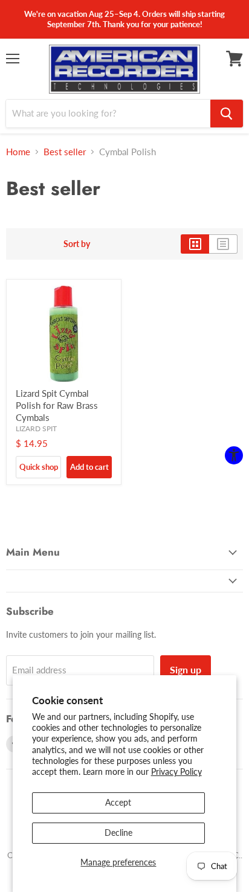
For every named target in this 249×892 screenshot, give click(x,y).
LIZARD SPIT (36, 428)
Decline (118, 832)
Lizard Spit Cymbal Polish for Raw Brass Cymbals (57, 405)
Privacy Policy (176, 771)
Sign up (185, 669)
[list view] (223, 244)
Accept (118, 802)
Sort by (76, 244)
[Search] (226, 113)
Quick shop (38, 467)
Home (18, 152)
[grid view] (195, 244)
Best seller (65, 152)
